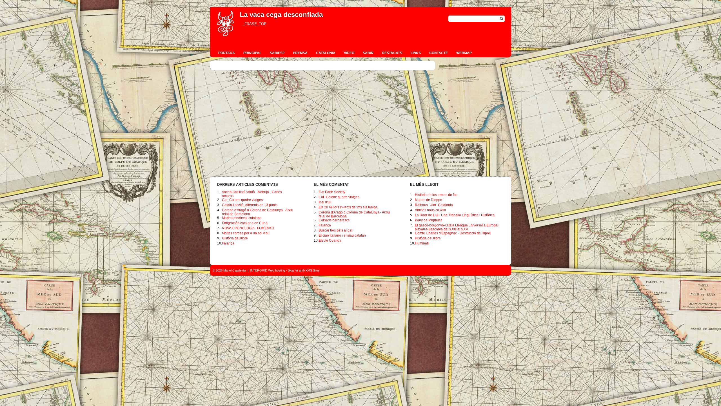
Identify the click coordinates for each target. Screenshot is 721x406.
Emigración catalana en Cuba (245, 223)
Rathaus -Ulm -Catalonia (434, 205)
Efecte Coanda (330, 240)
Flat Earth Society (332, 192)
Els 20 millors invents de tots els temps (348, 207)
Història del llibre (235, 238)
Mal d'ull (325, 202)
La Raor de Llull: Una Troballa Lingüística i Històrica (455, 215)
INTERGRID (258, 270)
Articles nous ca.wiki (430, 210)
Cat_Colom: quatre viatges (242, 200)
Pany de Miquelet (428, 220)
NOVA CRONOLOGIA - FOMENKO (248, 228)
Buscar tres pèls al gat (335, 230)
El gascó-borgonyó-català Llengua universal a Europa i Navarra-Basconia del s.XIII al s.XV (457, 227)
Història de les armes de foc (436, 195)
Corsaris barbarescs (334, 220)
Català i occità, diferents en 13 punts (249, 205)
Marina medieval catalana (242, 218)
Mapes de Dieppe (428, 200)
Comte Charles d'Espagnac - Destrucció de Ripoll (453, 233)
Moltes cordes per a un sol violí (245, 233)
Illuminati (422, 243)
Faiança (228, 243)
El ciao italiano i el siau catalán (342, 235)
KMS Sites (313, 270)
